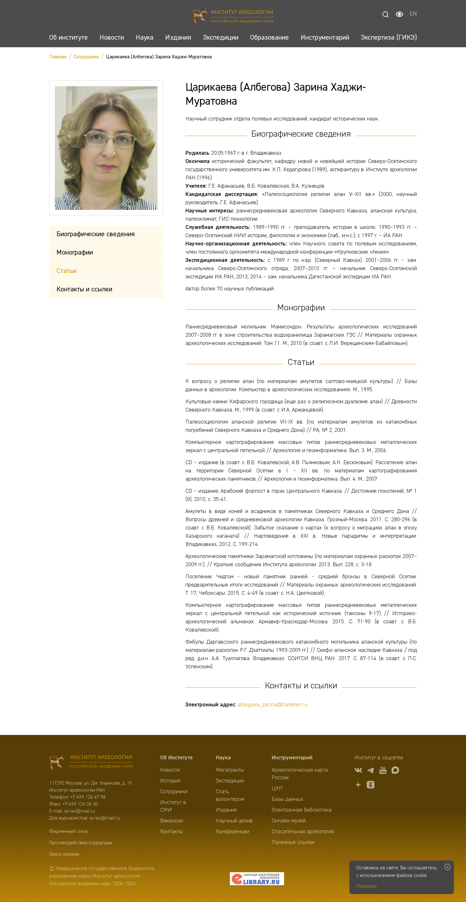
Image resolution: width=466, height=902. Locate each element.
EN (413, 14)
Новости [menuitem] (170, 770)
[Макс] (395, 771)
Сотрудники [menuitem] (174, 792)
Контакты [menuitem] (171, 831)
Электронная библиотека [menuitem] (302, 810)
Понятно (366, 886)
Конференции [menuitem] (232, 831)
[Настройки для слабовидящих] (399, 14)
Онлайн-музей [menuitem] (289, 821)
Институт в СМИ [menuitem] (173, 806)
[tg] (370, 771)
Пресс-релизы (64, 854)
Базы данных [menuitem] (287, 799)
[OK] (370, 786)
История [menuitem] (170, 781)
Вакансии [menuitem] (171, 821)
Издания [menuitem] (226, 810)
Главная (58, 57)
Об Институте (176, 758)
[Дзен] (358, 786)
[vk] (358, 771)
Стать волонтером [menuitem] (230, 795)
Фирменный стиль (68, 831)
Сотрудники (86, 57)
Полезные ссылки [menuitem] (293, 842)
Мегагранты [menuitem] (230, 770)
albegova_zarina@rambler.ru (272, 705)
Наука (223, 758)
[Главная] (233, 17)
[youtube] (383, 771)
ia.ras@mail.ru (79, 811)
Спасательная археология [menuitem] (303, 831)
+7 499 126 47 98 (88, 797)
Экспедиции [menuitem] (230, 781)
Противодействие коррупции (80, 843)
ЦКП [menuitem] (277, 788)
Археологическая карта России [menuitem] (300, 774)
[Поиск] (385, 14)
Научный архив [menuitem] (234, 821)
